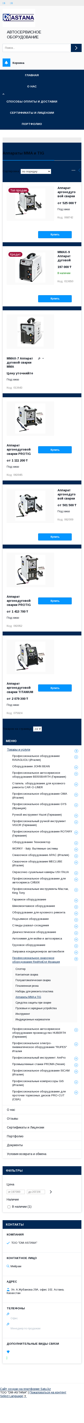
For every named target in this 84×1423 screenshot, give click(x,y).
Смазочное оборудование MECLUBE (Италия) (37, 863)
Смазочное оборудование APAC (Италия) (40, 855)
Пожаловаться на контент (48, 1392)
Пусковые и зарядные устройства (36, 1008)
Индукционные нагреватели (33, 1019)
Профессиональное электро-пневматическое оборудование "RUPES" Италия (39, 1047)
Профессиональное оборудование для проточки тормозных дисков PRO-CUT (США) (39, 1095)
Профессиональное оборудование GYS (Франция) (39, 806)
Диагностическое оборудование (34, 932)
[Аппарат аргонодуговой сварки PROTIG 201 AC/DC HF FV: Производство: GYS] (30, 418)
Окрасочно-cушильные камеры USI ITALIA (40, 872)
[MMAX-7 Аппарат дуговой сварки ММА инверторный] (30, 331)
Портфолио (32, 124)
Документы (15, 1145)
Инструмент (23, 1013)
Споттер (20, 969)
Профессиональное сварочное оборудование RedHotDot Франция (36, 959)
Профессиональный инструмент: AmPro (39, 1057)
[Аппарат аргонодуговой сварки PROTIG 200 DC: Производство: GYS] (30, 506)
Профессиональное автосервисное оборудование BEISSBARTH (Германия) (39, 774)
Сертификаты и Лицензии (25, 1127)
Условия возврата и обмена (26, 1154)
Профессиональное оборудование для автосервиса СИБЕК (39, 880)
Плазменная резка (27, 985)
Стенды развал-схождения (30, 925)
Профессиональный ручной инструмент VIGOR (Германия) (39, 823)
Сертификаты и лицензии (32, 112)
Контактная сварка (27, 974)
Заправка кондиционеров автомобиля (38, 951)
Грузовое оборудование (28, 945)
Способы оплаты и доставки (31, 101)
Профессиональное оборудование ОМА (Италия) (39, 795)
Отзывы (12, 1118)
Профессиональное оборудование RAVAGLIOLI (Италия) (36, 757)
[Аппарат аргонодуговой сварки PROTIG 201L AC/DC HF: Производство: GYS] (30, 570)
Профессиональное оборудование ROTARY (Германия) (42, 833)
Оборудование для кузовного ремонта (38, 912)
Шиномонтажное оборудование (33, 906)
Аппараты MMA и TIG (28, 997)
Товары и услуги (18, 749)
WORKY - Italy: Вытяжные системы (35, 848)
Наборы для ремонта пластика (34, 991)
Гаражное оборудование (29, 899)
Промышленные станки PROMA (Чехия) (38, 1064)
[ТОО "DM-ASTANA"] (19, 26)
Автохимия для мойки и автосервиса (37, 938)
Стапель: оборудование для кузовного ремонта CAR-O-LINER (38, 785)
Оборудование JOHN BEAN (31, 766)
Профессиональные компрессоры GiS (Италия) (38, 1083)
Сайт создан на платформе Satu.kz (25, 1389)
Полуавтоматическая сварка (33, 980)
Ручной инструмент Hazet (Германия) (37, 814)
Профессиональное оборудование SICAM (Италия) (41, 1072)
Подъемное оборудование (30, 918)
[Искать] (76, 48)
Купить (55, 234)
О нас (32, 86)
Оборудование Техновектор (31, 842)
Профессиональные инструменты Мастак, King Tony (40, 890)
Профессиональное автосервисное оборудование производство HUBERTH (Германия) (39, 1032)
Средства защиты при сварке (33, 1002)
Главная (32, 75)
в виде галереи (73, 171)
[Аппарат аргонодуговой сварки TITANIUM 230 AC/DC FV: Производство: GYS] (30, 657)
